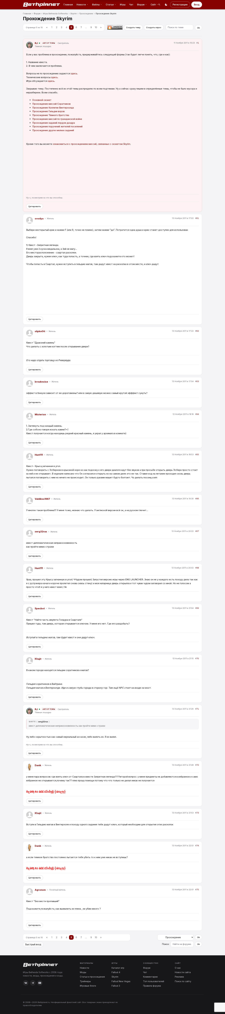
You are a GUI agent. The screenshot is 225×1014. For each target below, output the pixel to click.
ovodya (39, 218)
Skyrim (115, 976)
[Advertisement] (112, 170)
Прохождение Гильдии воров (48, 111)
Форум (146, 968)
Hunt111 (39, 454)
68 (197, 568)
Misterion (40, 414)
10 (96, 27)
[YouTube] (40, 983)
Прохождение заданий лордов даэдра (53, 122)
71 (197, 709)
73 (197, 813)
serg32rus (41, 531)
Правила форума (152, 985)
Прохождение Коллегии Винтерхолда (53, 107)
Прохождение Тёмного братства (50, 115)
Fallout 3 (116, 985)
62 (197, 331)
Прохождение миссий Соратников (51, 103)
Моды (83, 972)
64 (197, 414)
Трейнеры (85, 981)
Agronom (40, 889)
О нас (178, 968)
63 (197, 381)
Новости (84, 968)
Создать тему (133, 27)
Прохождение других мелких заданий (53, 130)
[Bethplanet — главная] (41, 5)
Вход (196, 4)
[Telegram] (33, 983)
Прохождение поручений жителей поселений (57, 126)
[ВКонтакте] (25, 983)
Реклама (179, 976)
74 (197, 845)
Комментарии (150, 976)
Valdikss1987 (42, 498)
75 (197, 889)
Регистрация (180, 4)
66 (197, 498)
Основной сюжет (41, 100)
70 (197, 658)
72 (197, 765)
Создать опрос (153, 27)
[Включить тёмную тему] (166, 4)
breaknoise (41, 381)
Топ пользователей (153, 981)
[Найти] (159, 4)
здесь (74, 73)
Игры (123, 4)
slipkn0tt (40, 331)
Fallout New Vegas (121, 981)
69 (197, 608)
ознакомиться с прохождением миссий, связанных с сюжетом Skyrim (91, 143)
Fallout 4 (116, 972)
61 (197, 218)
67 (197, 531)
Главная (68, 4)
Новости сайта (183, 972)
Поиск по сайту (183, 981)
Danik (38, 765)
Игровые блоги (88, 985)
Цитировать (34, 206)
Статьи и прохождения (92, 976)
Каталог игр (118, 968)
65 (197, 454)
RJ (36, 43)
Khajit (38, 658)
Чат (131, 4)
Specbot (40, 608)
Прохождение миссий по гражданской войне (57, 119)
